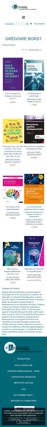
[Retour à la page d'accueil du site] (23, 7)
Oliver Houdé (13, 277)
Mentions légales (23, 383)
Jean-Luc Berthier (34, 219)
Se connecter (39, 23)
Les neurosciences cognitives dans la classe (34, 207)
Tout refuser (23, 422)
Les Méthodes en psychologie (34, 94)
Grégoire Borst (33, 99)
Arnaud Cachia (34, 101)
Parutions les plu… (34, 50)
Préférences (15, 419)
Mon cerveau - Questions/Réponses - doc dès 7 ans (13, 271)
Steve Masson (33, 275)
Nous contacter (23, 365)
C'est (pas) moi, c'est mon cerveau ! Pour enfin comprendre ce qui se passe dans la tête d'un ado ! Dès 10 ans (13, 151)
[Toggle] (23, 17)
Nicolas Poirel (34, 152)
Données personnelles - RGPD (23, 371)
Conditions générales (23, 377)
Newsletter (23, 359)
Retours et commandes (23, 401)
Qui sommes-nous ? (23, 395)
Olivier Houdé (12, 213)
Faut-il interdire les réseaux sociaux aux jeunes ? (13, 96)
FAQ (23, 389)
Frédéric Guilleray (34, 224)
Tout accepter (31, 419)
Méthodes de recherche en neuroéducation (34, 270)
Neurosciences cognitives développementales (34, 147)
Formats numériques (9, 45)
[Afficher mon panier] (31, 23)
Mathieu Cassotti (13, 162)
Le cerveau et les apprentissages (13, 207)
